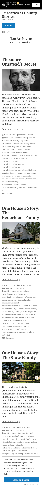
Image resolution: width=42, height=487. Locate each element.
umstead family (30, 188)
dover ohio (13, 300)
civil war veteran (22, 150)
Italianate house (29, 448)
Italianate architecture (12, 448)
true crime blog (9, 176)
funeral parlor (24, 300)
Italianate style (8, 451)
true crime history (24, 176)
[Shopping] (12, 31)
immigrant (19, 312)
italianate (19, 445)
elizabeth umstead (10, 155)
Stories (7, 138)
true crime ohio (9, 179)
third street (7, 323)
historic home (23, 309)
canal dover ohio (20, 294)
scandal (5, 173)
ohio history (32, 170)
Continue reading (11, 129)
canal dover (7, 294)
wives (4, 191)
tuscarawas (31, 179)
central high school (10, 436)
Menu (10, 25)
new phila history (19, 158)
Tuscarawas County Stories (19, 15)
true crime (31, 173)
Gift (36, 5)
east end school (26, 436)
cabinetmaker (8, 150)
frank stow (30, 439)
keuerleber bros (9, 315)
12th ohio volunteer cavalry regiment (18, 144)
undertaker (28, 332)
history (22, 155)
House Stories (10, 288)
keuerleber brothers (26, 315)
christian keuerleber (11, 297)
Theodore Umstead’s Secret (19, 62)
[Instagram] (8, 31)
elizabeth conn (8, 152)
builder (19, 433)
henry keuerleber (29, 306)
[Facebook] (4, 31)
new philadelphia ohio (11, 170)
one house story (20, 320)
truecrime (20, 179)
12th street (6, 147)
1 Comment (9, 193)
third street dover (21, 323)
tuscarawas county (10, 182)
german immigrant (10, 303)
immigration (30, 312)
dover (4, 300)
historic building (9, 309)
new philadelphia (9, 161)
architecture (9, 291)
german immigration (11, 306)
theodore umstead (17, 173)
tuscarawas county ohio (12, 188)
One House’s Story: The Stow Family (20, 355)
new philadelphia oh (11, 167)
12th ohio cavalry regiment (16, 141)
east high (6, 439)
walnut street (8, 335)
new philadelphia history (13, 164)
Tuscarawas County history (14, 185)
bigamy (15, 147)
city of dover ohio (29, 297)
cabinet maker (26, 147)
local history (31, 155)
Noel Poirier (9, 135)
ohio (24, 170)
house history (8, 312)
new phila (6, 158)
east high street (18, 439)
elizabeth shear (22, 152)
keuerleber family (10, 317)
